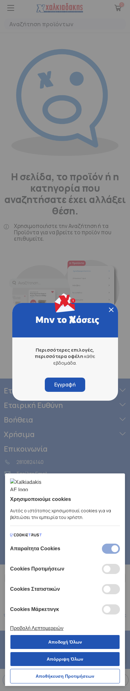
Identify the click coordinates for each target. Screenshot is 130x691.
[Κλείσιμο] (111, 309)
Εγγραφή (65, 384)
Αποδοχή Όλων (65, 642)
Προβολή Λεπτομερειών (36, 628)
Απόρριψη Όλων (65, 659)
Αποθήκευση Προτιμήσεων (65, 676)
